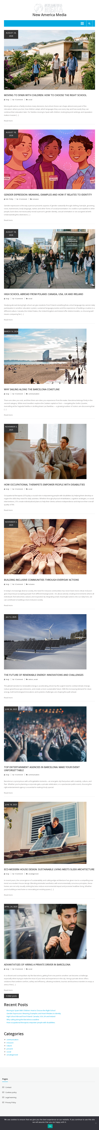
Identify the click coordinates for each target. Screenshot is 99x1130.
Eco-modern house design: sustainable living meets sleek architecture (49, 869)
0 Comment (19, 100)
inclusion (35, 199)
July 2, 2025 (11, 617)
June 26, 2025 (11, 709)
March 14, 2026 (11, 331)
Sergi (7, 100)
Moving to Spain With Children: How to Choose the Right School (45, 95)
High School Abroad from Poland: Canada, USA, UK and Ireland (43, 294)
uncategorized (33, 874)
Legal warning (10, 1097)
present (10, 1049)
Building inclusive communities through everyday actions (41, 579)
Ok (50, 1126)
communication (33, 394)
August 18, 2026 (11, 134)
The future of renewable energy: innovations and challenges (43, 674)
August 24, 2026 (11, 34)
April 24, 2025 (11, 906)
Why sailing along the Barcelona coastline (32, 389)
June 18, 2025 (11, 804)
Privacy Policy (10, 1102)
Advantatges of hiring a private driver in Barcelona (37, 964)
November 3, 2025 (11, 428)
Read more (8, 121)
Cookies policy (11, 1092)
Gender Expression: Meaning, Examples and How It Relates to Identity (48, 194)
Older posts (12, 996)
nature (30, 679)
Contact (8, 1087)
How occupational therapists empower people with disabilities (44, 484)
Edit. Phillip (9, 199)
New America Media (49, 14)
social (30, 100)
